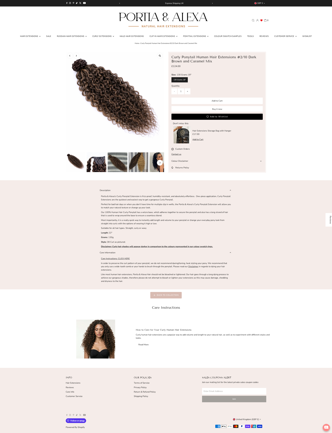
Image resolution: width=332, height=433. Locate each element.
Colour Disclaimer (179, 161)
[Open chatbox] (326, 427)
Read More (143, 344)
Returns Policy (182, 167)
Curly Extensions (102, 36)
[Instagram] (70, 3)
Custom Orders (182, 149)
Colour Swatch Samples (227, 36)
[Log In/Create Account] (257, 20)
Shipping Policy (141, 396)
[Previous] (120, 3)
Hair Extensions (29, 36)
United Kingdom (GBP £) (247, 419)
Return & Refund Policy (145, 391)
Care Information (107, 252)
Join (234, 399)
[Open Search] (253, 20)
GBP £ (260, 3)
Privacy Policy (140, 387)
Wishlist (307, 36)
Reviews (264, 36)
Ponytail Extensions (195, 36)
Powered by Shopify (75, 427)
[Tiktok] (76, 3)
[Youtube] (84, 3)
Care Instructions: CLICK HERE (115, 258)
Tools (250, 36)
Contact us (176, 154)
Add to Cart (217, 100)
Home (137, 43)
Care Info (70, 391)
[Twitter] (80, 3)
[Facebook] (67, 3)
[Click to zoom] (160, 56)
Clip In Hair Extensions (163, 36)
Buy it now (217, 109)
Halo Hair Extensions (132, 36)
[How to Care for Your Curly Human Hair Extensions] (95, 339)
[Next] (212, 3)
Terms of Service (142, 382)
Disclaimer (193, 266)
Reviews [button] (330, 220)
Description (105, 190)
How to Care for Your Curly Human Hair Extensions (163, 330)
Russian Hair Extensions (71, 36)
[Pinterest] (73, 3)
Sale (48, 36)
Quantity (175, 85)
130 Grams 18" (180, 80)
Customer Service (284, 36)
